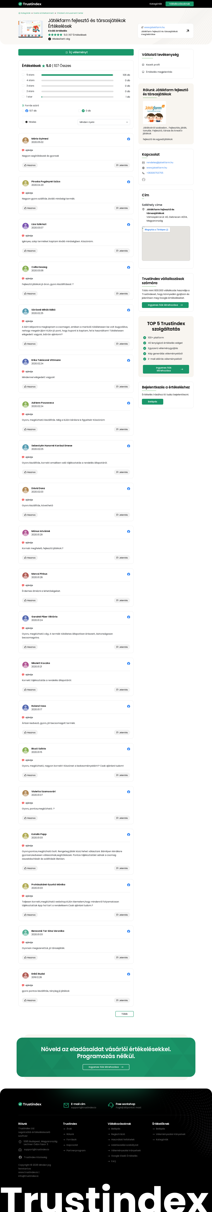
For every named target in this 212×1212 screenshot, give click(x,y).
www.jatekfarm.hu (157, 167)
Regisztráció (118, 1134)
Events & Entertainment (44, 13)
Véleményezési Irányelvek (126, 1150)
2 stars (30, 91)
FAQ (113, 1161)
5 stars (30, 74)
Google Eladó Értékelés (124, 1155)
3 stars (30, 85)
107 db (33, 110)
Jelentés (123, 165)
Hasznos (31, 165)
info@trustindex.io (28, 1176)
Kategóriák (156, 3)
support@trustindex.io (83, 1107)
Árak (69, 1128)
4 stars (30, 80)
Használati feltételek (123, 1139)
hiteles (32, 122)
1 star (29, 96)
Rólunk (70, 1134)
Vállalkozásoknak (179, 3)
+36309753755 (155, 173)
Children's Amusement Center (70, 13)
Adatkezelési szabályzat (124, 1145)
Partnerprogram (76, 1150)
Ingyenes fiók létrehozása (163, 305)
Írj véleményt (78, 52)
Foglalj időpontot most (128, 1107)
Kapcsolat (72, 1145)
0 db (88, 110)
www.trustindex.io (28, 1172)
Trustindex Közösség (35, 1157)
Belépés (152, 401)
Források (71, 1139)
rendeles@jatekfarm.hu (160, 162)
